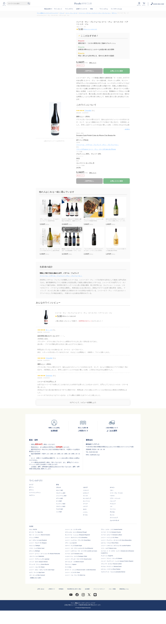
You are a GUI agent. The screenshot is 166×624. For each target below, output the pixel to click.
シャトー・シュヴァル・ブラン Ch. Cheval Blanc (78, 540)
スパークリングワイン (35, 492)
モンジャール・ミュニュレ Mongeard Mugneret (77, 535)
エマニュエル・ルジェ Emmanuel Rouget (76, 532)
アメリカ (112, 512)
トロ (111, 506)
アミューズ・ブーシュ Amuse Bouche (39, 564)
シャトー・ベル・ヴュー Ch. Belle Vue (75, 575)
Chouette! (87, 110)
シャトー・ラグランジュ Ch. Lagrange (39, 559)
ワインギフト (69, 9)
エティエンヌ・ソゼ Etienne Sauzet (74, 561)
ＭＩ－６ (49, 330)
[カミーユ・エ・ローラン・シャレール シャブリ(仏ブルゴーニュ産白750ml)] (50, 237)
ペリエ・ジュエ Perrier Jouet (36, 548)
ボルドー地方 (59, 490)
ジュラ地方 (59, 511)
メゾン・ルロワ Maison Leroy (108, 548)
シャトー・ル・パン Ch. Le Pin (73, 529)
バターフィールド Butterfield (36, 556)
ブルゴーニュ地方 (60, 493)
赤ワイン (114, 13)
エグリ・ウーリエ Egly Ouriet (36, 572)
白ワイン (31, 490)
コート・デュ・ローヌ (71, 13)
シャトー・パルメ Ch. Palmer (37, 567)
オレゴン (112, 515)
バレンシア (113, 501)
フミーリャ (113, 509)
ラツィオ (85, 495)
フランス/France (82, 149)
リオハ (111, 490)
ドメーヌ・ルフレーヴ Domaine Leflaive (111, 535)
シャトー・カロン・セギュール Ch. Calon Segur (41, 569)
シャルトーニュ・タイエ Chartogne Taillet (76, 556)
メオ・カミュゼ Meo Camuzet (37, 575)
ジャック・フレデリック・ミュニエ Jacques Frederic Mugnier (117, 561)
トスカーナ (86, 490)
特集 (91, 9)
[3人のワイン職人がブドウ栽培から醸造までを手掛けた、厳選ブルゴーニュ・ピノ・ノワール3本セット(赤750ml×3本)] (72, 207)
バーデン (85, 512)
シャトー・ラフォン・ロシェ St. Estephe (111, 558)
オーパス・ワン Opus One (36, 532)
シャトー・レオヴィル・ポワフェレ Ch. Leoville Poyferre (116, 545)
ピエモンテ (86, 493)
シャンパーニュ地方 (61, 495)
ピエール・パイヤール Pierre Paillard (110, 569)
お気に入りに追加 (116, 71)
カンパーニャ (86, 501)
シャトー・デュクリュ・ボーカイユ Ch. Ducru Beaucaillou (116, 540)
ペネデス (112, 495)
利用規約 (61, 589)
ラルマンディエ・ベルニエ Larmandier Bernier (113, 572)
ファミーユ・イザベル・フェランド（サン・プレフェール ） (95, 13)
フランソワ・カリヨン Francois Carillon (111, 563)
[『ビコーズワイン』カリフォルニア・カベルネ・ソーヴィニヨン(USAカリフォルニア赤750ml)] (94, 237)
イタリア (85, 487)
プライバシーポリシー (99, 589)
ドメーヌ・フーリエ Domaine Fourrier (111, 532)
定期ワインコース (81, 9)
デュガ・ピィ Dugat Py (107, 555)
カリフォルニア (114, 517)
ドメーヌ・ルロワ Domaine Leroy (74, 553)
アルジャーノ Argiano (70, 564)
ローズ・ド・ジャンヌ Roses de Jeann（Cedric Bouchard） (81, 569)
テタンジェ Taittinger (34, 545)
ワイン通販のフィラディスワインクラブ (47, 13)
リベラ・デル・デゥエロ (116, 493)
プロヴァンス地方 (60, 506)
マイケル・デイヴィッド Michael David (111, 566)
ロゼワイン (32, 495)
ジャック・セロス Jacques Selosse (38, 561)
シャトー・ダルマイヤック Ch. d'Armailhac (76, 537)
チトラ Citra (68, 567)
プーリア (85, 503)
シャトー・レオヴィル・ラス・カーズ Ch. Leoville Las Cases (81, 551)
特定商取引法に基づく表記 (74, 589)
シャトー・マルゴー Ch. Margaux (38, 543)
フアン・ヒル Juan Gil (71, 543)
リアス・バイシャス (115, 498)
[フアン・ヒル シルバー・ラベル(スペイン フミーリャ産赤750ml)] (50, 207)
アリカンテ (113, 503)
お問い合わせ (40, 589)
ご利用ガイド (51, 589)
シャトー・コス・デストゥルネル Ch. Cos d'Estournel (79, 548)
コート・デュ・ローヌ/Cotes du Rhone (102, 149)
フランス (61, 13)
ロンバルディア (87, 498)
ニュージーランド (114, 520)
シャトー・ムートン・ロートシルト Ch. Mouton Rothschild (44, 553)
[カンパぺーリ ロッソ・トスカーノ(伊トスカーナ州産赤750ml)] (94, 207)
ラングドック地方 (60, 503)
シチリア (85, 506)
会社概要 (87, 589)
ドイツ (84, 509)
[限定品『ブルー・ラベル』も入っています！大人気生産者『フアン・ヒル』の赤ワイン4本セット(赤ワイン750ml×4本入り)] (72, 237)
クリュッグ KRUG (34, 537)
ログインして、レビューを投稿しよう (83, 402)
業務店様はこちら (124, 589)
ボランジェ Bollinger (34, 551)
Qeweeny (49, 375)
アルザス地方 (59, 509)
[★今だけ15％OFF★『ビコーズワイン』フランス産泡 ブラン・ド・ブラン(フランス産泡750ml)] (116, 207)
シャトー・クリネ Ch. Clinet (72, 572)
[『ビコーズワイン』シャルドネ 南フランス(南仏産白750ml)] (116, 237)
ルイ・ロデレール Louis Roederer (38, 540)
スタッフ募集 (112, 589)
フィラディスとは (116, 9)
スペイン (112, 487)
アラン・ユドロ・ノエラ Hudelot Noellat (111, 529)
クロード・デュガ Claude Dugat (73, 545)
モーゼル (85, 515)
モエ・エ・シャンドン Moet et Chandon (39, 535)
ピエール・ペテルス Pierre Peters (109, 543)
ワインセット (58, 9)
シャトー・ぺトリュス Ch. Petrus (109, 537)
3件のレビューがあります (90, 29)
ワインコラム (104, 9)
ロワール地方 (59, 498)
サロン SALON (33, 529)
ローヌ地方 (59, 501)
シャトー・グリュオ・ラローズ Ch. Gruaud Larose (78, 559)
